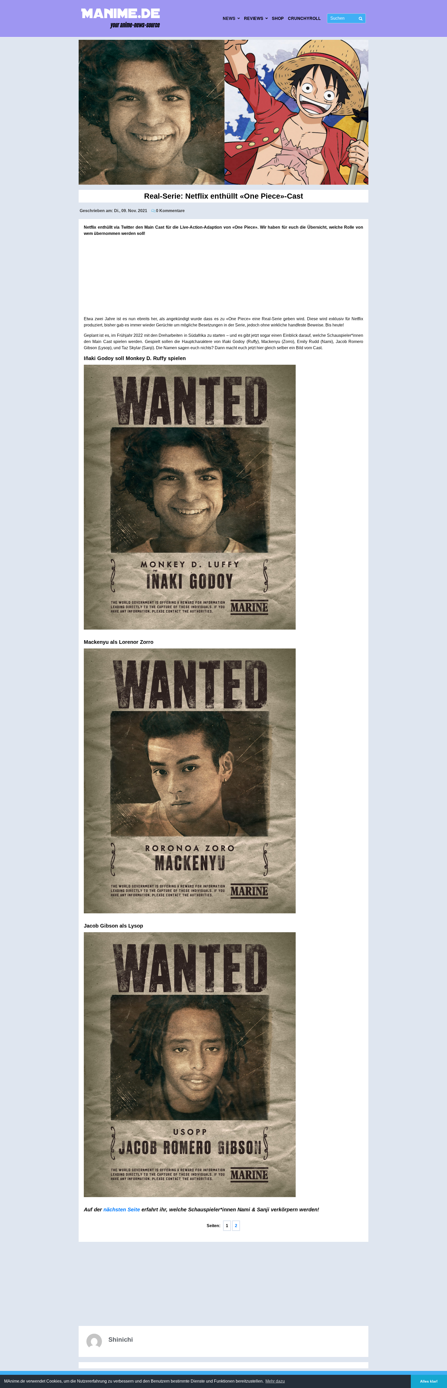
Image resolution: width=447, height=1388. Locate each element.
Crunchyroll (304, 18)
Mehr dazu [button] (275, 1381)
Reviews (253, 18)
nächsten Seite (121, 1209)
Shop (278, 18)
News (229, 18)
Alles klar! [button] (429, 1381)
